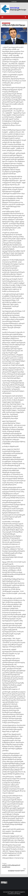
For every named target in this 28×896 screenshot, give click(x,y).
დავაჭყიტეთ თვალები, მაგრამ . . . (17, 869)
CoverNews (10, 893)
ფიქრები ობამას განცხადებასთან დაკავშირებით (11, 865)
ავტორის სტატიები (6, 23)
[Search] (25, 17)
